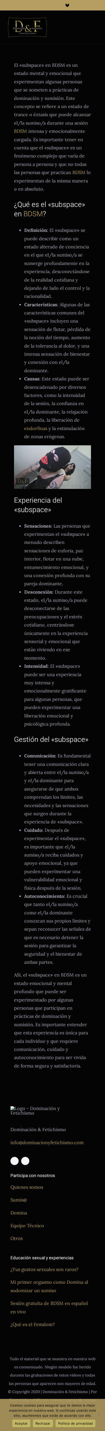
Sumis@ (18, 1200)
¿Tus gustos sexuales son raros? (44, 1269)
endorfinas (35, 428)
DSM (35, 214)
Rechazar (42, 1423)
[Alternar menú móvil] (95, 22)
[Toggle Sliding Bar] (86, 22)
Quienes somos (26, 1187)
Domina (18, 1213)
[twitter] (25, 1161)
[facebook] (14, 1161)
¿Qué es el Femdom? (32, 1324)
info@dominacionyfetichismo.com (47, 1142)
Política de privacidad (75, 1423)
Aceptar (21, 1423)
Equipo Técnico (27, 1225)
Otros (16, 1238)
